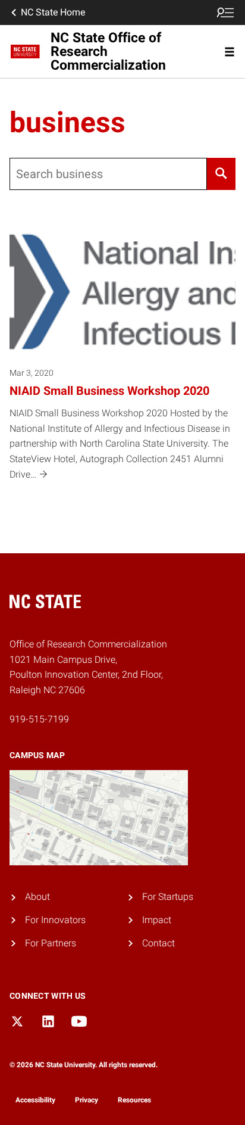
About (37, 896)
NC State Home (53, 12)
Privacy (86, 1100)
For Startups (167, 896)
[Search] (221, 174)
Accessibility (35, 1100)
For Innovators (55, 919)
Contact (158, 943)
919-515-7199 (39, 719)
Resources (134, 1100)
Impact (156, 919)
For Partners (50, 943)
